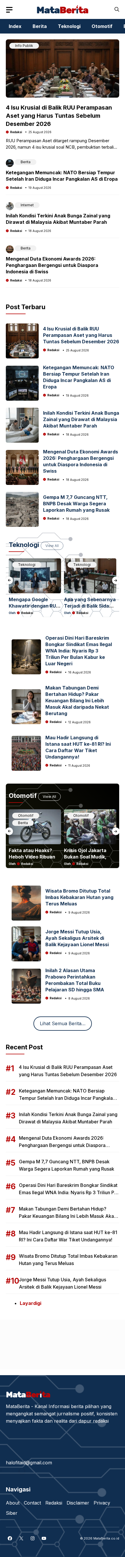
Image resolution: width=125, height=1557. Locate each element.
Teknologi (69, 26)
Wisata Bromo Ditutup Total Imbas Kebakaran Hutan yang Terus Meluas (79, 897)
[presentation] (9, 580)
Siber (11, 1513)
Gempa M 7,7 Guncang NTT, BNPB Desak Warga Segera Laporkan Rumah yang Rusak (76, 503)
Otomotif (102, 26)
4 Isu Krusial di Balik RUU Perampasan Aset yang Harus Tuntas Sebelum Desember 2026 (59, 115)
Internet (27, 205)
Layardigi (30, 1303)
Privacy (102, 1503)
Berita (40, 26)
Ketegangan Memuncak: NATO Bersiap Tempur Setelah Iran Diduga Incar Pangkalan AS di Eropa (67, 1098)
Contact (32, 1503)
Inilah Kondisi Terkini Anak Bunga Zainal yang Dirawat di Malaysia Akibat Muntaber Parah (81, 419)
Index (15, 26)
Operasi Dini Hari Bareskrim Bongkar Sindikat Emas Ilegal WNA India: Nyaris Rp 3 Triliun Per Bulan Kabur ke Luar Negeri (78, 650)
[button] (117, 9)
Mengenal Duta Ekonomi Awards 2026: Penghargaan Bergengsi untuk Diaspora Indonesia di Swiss (52, 265)
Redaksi (16, 132)
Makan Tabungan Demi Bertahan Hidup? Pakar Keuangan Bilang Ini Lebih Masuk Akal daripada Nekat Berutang (77, 700)
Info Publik (24, 45)
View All (52, 545)
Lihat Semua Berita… (62, 1023)
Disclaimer (78, 1503)
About (12, 1503)
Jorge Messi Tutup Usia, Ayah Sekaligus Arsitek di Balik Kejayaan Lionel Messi (77, 938)
